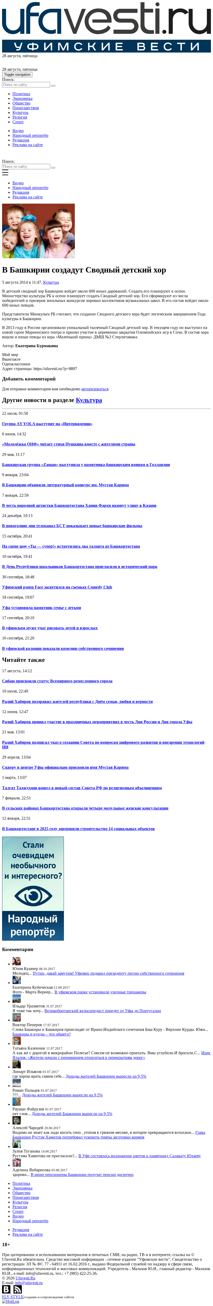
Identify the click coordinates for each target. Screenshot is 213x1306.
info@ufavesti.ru (29, 1283)
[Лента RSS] (18, 1292)
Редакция (20, 140)
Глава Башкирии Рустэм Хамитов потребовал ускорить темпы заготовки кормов (108, 1134)
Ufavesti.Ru (25, 1278)
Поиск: (8, 79)
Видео (18, 130)
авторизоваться (94, 389)
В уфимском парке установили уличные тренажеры (100, 992)
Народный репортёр (30, 135)
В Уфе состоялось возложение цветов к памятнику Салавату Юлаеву (139, 1156)
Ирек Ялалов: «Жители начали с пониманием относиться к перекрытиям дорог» (111, 1055)
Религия (19, 117)
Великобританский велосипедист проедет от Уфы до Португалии (102, 1010)
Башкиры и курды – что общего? (41, 1034)
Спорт (18, 122)
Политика (21, 94)
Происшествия (25, 108)
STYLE (13, 1297)
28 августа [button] (11, 56)
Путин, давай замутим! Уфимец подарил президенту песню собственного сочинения (108, 973)
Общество (21, 103)
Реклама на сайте (27, 145)
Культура (20, 112)
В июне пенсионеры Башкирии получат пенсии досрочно (82, 1174)
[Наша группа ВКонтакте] (6, 1292)
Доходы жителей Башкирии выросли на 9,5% (106, 1076)
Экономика (22, 98)
